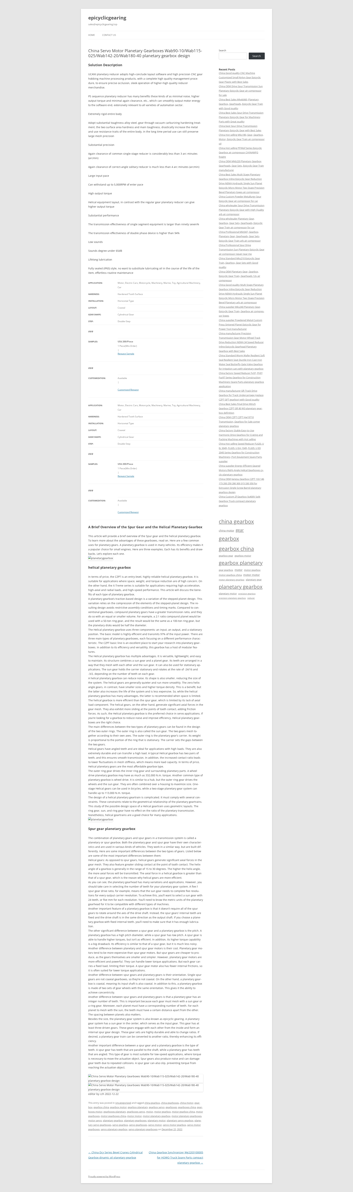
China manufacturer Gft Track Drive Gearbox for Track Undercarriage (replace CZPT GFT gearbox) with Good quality (241, 395)
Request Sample (126, 353)
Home (91, 35)
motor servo (95, 1120)
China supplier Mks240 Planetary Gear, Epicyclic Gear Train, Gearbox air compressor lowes (241, 311)
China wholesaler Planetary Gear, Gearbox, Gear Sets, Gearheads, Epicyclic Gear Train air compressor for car (241, 223)
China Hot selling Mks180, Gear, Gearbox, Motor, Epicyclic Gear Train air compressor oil (242, 139)
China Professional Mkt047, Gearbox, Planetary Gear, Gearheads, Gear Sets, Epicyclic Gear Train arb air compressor (240, 236)
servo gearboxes (138, 1125)
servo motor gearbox (174, 1125)
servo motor (155, 1125)
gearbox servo (157, 1107)
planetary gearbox (113, 1120)
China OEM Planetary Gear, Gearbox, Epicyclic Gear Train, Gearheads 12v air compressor (239, 276)
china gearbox (152, 1102)
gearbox (229, 538)
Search (222, 50)
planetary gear (254, 579)
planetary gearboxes (135, 1120)
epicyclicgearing (107, 17)
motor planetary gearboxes (187, 1116)
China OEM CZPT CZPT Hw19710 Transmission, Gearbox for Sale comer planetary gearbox (239, 422)
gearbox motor (118, 1107)
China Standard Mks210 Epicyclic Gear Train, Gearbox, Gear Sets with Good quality (239, 263)
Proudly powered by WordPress (104, 1176)
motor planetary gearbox (156, 1116)
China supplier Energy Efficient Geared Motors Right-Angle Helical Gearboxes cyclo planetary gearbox (241, 470)
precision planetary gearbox (232, 598)
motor (149, 1111)
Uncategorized (123, 1102)
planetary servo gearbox (180, 1120)
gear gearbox (226, 570)
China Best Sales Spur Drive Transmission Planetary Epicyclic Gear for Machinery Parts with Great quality (241, 117)
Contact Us (109, 35)
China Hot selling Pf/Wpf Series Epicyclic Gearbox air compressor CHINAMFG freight (240, 152)
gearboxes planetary (115, 1111)
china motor (186, 1102)
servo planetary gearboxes (143, 1129)
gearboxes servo (136, 1111)
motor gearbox (162, 1111)
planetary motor (157, 1120)
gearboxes (171, 1107)
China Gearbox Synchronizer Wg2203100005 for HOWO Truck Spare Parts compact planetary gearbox (176, 1157)
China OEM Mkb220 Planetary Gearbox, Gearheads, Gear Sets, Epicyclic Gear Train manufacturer (241, 166)
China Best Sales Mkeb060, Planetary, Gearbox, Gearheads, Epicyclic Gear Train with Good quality (241, 104)
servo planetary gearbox (114, 1129)
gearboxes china (187, 1107)
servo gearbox (120, 1125)
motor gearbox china (183, 1111)
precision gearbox (247, 593)
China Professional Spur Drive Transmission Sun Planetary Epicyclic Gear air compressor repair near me (241, 249)
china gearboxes (170, 1102)
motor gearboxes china (113, 1116)
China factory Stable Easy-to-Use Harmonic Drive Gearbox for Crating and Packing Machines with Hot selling (241, 435)
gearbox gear (226, 555)
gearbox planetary (138, 1107)
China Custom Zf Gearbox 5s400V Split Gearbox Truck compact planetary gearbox (239, 501)
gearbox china (101, 1107)
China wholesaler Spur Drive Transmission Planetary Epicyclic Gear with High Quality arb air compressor (241, 210)
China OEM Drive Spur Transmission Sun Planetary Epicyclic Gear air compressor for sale (241, 91)
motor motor (134, 1116)
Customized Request (128, 389)
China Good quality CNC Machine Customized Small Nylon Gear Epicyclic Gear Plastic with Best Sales (240, 77)
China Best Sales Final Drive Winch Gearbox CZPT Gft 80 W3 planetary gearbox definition (240, 408)
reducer (251, 598)
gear (240, 530)
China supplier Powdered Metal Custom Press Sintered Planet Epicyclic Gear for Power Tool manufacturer (240, 324)
